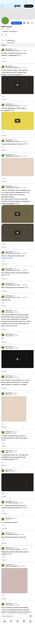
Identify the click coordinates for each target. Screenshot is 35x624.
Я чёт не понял (9, 312)
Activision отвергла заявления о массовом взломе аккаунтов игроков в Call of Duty (13, 549)
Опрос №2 (8, 394)
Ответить (4, 61)
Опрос (7, 452)
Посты (3, 40)
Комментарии (11, 40)
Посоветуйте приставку (11, 502)
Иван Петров (8, 49)
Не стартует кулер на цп (11, 534)
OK (30, 616)
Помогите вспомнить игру (12, 566)
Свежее (3, 45)
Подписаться (16, 23)
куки (12, 616)
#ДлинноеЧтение (7, 258)
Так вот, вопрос (9, 605)
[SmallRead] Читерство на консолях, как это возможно (13, 50)
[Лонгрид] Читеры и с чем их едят (13, 253)
